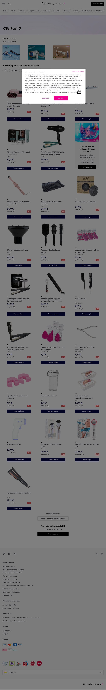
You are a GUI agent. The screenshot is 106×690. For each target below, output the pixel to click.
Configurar (45, 98)
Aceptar (60, 98)
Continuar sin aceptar (78, 71)
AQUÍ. (79, 92)
